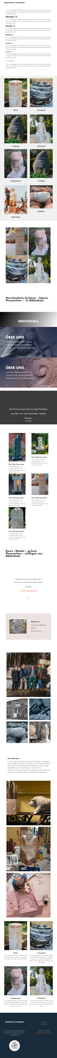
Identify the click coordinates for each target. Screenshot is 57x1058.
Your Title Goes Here (16, 464)
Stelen (15, 110)
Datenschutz (44, 1024)
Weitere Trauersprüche (28, 592)
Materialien (15, 217)
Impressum (43, 1022)
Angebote (41, 211)
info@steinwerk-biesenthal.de (44, 1033)
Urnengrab (41, 110)
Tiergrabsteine (15, 181)
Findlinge (15, 146)
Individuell (41, 146)
